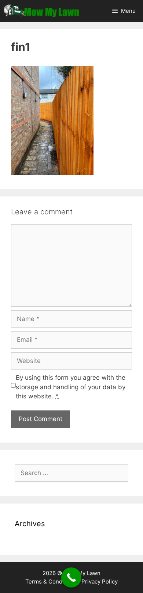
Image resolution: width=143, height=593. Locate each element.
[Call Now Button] (71, 577)
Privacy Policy (99, 581)
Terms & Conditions (51, 581)
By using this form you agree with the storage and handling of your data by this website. (70, 387)
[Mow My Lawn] (41, 11)
